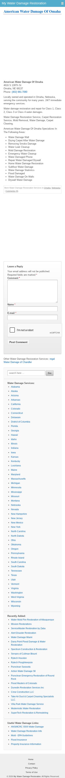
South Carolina (18, 562)
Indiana (14, 448)
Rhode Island (17, 558)
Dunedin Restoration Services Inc (27, 687)
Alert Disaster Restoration (23, 633)
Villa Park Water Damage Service (27, 704)
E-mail (11, 313)
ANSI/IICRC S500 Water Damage (27, 726)
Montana (15, 500)
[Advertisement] (32, 47)
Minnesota (16, 487)
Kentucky (15, 461)
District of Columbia (20, 422)
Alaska (14, 391)
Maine (14, 470)
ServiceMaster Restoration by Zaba (28, 628)
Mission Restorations (21, 624)
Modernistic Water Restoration (26, 708)
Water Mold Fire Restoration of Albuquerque (32, 619)
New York (15, 527)
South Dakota (17, 566)
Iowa (13, 452)
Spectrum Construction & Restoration (29, 649)
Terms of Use (32, 772)
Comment (13, 278)
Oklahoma (16, 544)
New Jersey (17, 518)
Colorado (15, 408)
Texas (14, 575)
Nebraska (56, 188)
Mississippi (16, 492)
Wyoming (15, 606)
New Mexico (17, 522)
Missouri (15, 496)
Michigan (15, 483)
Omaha (47, 188)
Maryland (15, 474)
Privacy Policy (31, 768)
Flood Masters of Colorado (24, 683)
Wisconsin (16, 601)
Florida (14, 426)
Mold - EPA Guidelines (22, 735)
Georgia (15, 430)
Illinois (14, 443)
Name (10, 304)
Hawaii (14, 435)
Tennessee (16, 571)
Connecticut (17, 413)
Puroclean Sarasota (21, 667)
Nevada (15, 509)
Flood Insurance (19, 740)
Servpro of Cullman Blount (24, 653)
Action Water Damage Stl (23, 671)
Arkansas (15, 400)
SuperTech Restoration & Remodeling (29, 713)
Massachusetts (18, 479)
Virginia (15, 588)
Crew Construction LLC (22, 692)
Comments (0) (12, 191)
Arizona (15, 395)
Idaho (14, 439)
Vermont (15, 584)
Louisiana (16, 465)
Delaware (16, 417)
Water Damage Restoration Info (26, 731)
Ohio (13, 540)
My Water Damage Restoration (27, 776)
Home (30, 759)
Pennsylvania (17, 553)
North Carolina (18, 531)
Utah (13, 579)
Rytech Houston (19, 658)
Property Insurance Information (26, 744)
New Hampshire (19, 514)
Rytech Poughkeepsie (22, 662)
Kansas (14, 457)
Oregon (14, 549)
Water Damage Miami (21, 637)
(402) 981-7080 (19, 92)
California (16, 404)
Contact (31, 764)
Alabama (15, 387)
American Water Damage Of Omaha (32, 11)
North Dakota (17, 536)
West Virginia (17, 597)
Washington (17, 592)
